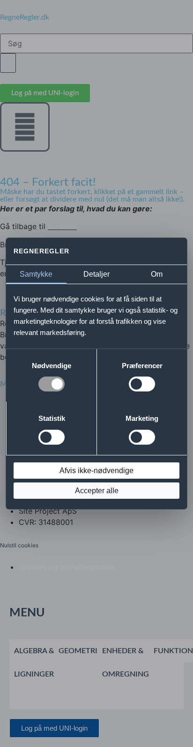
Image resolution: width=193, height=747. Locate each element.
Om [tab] (157, 274)
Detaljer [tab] (96, 274)
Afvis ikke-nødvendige (96, 471)
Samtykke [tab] (36, 274)
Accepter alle (97, 491)
